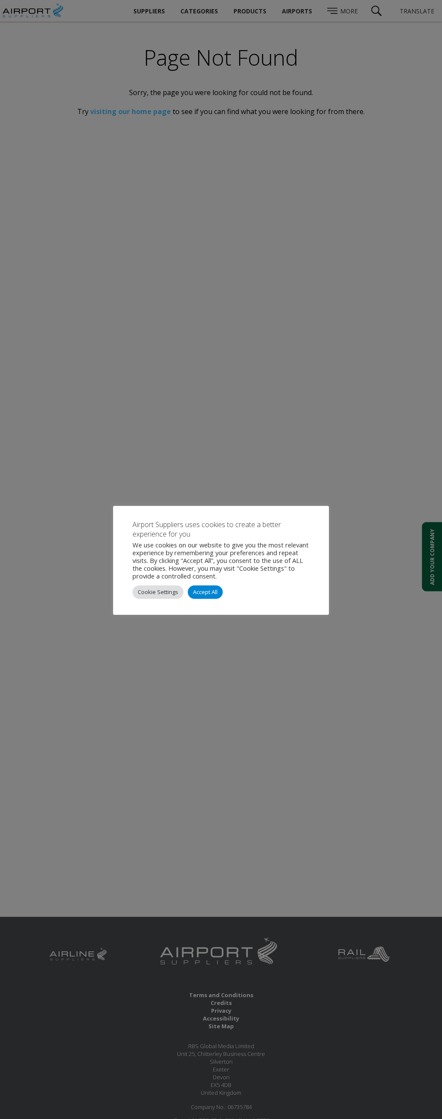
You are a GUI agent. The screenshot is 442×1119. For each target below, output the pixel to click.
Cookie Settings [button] (158, 592)
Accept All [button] (205, 592)
